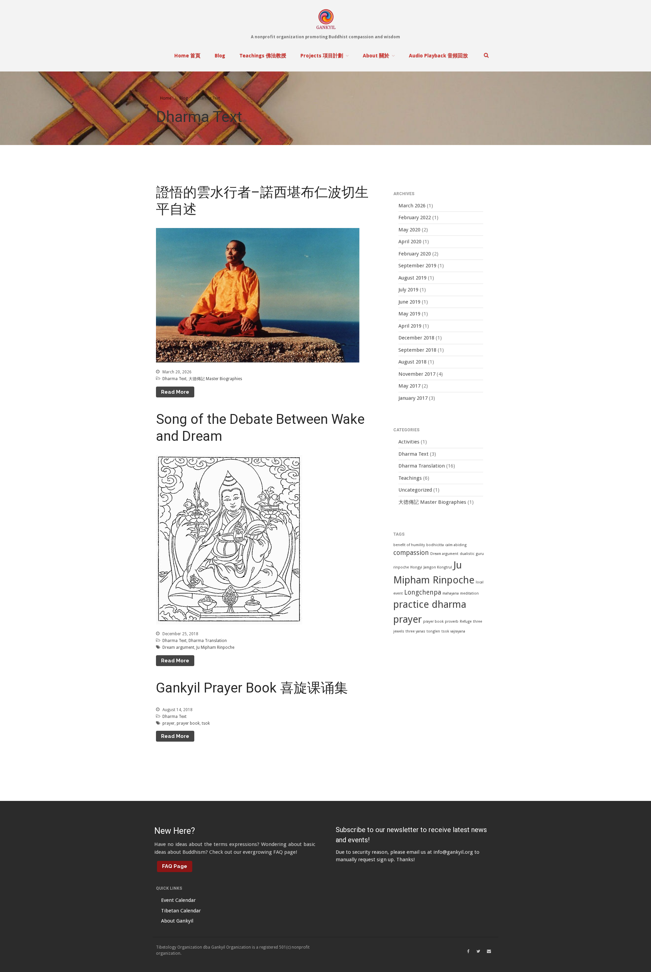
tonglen (433, 631)
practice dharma (429, 604)
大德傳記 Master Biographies (215, 378)
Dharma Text (174, 378)
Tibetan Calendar (181, 911)
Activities (408, 442)
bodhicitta (435, 545)
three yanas (415, 631)
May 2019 (409, 314)
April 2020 (409, 242)
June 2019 (409, 302)
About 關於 (376, 56)
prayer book (188, 723)
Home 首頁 (187, 56)
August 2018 (412, 362)
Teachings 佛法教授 (262, 56)
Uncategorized (415, 490)
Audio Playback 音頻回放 (438, 56)
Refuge (466, 621)
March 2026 (412, 206)
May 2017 (409, 386)
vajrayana (457, 631)
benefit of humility (409, 545)
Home (165, 98)
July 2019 (408, 290)
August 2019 (412, 278)
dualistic (467, 554)
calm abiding (456, 545)
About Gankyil (177, 921)
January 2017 (413, 398)
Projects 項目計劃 (321, 56)
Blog (220, 56)
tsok (206, 723)
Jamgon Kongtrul (437, 567)
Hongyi (416, 567)
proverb (451, 621)
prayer (168, 723)
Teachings (410, 478)
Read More (175, 392)
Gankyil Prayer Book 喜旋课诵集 (252, 688)
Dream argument (178, 647)
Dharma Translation (208, 640)
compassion (411, 553)
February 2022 (414, 217)
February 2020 (414, 254)
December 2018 (416, 338)
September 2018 (417, 350)
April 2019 (409, 326)
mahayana (450, 593)
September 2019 (417, 266)
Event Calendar (178, 900)
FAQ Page (174, 866)
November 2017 (416, 374)
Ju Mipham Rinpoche (215, 647)
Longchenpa (422, 592)
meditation (469, 593)
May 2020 (409, 230)
